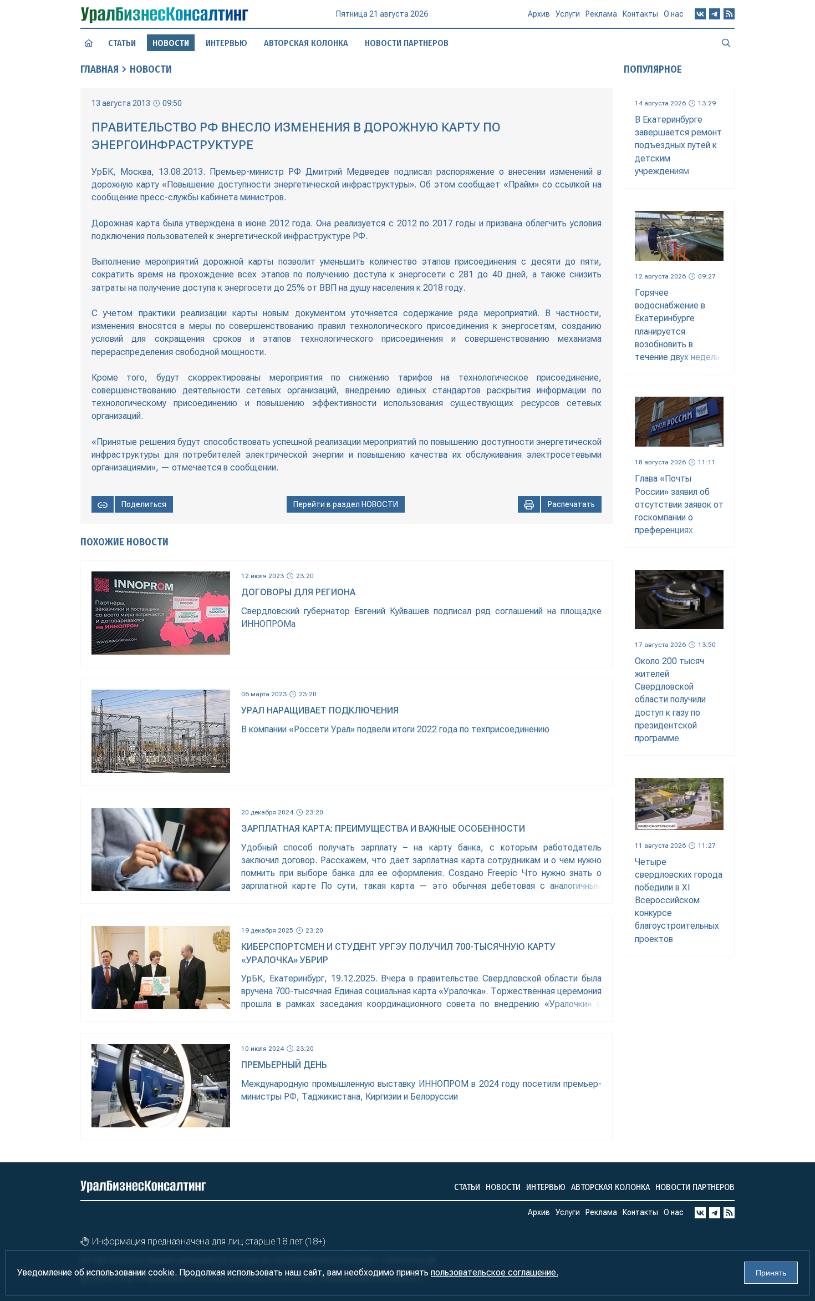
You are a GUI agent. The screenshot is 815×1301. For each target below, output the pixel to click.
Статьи (122, 43)
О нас (674, 13)
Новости (151, 69)
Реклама (601, 13)
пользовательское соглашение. (494, 1272)
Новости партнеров (407, 43)
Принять (771, 1272)
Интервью (226, 43)
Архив (539, 13)
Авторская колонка (306, 43)
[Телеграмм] (714, 13)
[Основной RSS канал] (729, 13)
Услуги (568, 13)
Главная (99, 69)
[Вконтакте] (700, 13)
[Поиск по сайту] (726, 42)
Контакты (640, 13)
